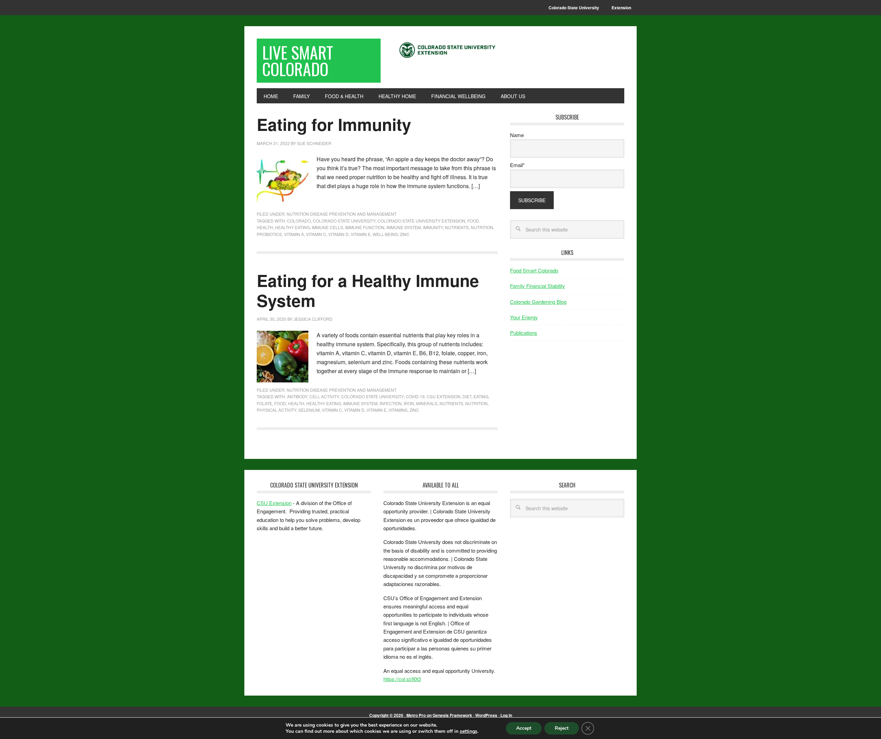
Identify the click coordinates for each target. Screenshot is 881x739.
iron (409, 403)
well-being (385, 234)
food (473, 221)
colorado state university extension (421, 221)
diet (467, 396)
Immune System (403, 227)
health (265, 227)
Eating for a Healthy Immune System (368, 290)
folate (264, 403)
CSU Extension (443, 396)
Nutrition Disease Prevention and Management (341, 214)
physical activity (276, 410)
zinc (405, 234)
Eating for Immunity (334, 124)
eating (481, 396)
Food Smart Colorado (534, 270)
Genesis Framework (452, 715)
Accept (523, 728)
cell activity (324, 396)
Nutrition (482, 227)
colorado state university (344, 221)
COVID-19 (415, 396)
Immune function (364, 227)
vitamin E (361, 234)
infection (391, 403)
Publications (523, 332)
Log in (506, 715)
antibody (297, 396)
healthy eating (292, 227)
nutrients (457, 227)
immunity (433, 227)
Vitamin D (338, 234)
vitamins (398, 410)
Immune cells (327, 227)
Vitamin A (294, 234)
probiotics (269, 234)
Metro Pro (416, 715)
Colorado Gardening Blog (538, 301)
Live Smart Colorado (297, 60)
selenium (309, 410)
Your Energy (524, 317)
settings (468, 731)
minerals (426, 403)
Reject (562, 728)
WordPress (486, 715)
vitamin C (316, 234)
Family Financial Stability (537, 285)
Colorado (299, 221)
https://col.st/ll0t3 (402, 678)
